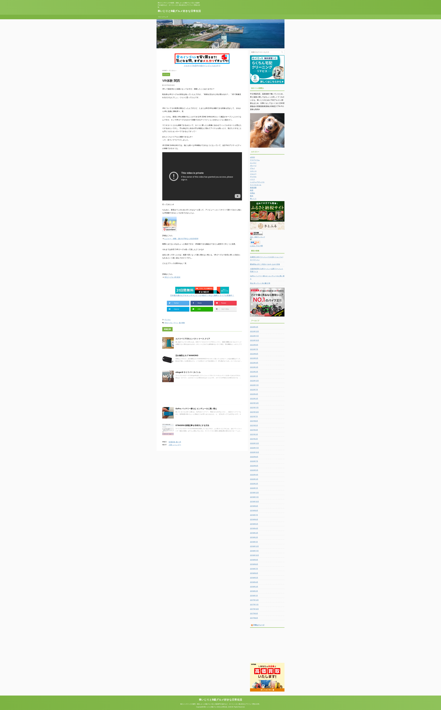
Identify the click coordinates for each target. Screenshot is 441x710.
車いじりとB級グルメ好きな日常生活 (179, 10)
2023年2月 (254, 372)
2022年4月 (254, 394)
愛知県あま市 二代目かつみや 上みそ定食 (265, 264)
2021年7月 (254, 416)
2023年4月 (254, 363)
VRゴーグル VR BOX (172, 277)
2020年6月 (254, 466)
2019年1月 (254, 542)
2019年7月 (254, 515)
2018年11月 (254, 551)
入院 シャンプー (175, 445)
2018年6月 (254, 573)
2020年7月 (254, 461)
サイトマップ (163, 17)
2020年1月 (254, 488)
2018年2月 (254, 591)
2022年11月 (254, 385)
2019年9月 (254, 506)
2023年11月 (254, 336)
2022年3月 (254, 398)
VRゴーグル (168, 323)
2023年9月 (254, 345)
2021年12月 (254, 403)
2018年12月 (254, 546)
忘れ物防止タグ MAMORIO (186, 355)
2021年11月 (254, 407)
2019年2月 (254, 537)
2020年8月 (254, 457)
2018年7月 (254, 569)
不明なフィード (258, 625)
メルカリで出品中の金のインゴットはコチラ (202, 65)
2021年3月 (254, 434)
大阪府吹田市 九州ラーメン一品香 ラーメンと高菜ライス (266, 270)
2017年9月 (254, 613)
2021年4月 (254, 430)
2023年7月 (254, 349)
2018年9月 (254, 560)
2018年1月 (254, 595)
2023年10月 (254, 340)
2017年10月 (254, 609)
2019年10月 (254, 501)
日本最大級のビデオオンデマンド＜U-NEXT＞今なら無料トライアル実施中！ (202, 295)
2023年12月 (254, 331)
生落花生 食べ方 (175, 442)
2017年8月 (254, 618)
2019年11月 (254, 497)
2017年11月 (254, 604)
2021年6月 (254, 421)
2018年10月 (254, 555)
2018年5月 (254, 578)
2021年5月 (254, 425)
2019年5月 (254, 524)
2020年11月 (254, 448)
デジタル (168, 320)
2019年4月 (254, 528)
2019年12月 (254, 492)
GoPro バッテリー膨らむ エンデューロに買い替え (196, 408)
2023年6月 (254, 354)
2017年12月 (254, 600)
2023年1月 (254, 376)
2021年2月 (254, 439)
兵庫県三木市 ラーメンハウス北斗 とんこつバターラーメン (266, 258)
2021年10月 (254, 412)
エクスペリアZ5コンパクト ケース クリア (192, 338)
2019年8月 (254, 510)
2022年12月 (254, 381)
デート (175, 323)
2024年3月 (254, 327)
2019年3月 (254, 533)
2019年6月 (254, 519)
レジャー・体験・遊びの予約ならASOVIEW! (181, 239)
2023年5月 (254, 358)
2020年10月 (254, 452)
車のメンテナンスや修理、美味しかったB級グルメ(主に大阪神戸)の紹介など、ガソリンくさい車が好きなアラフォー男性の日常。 (220, 704)
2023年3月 (254, 367)
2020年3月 (254, 479)
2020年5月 (254, 470)
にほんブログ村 (256, 246)
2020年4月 (254, 475)
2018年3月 (254, 587)
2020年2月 (254, 484)
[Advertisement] (202, 395)
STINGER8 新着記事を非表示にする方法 (192, 425)
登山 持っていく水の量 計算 (260, 283)
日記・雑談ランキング (257, 237)
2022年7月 (254, 390)
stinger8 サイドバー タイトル (188, 372)
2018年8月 (254, 564)
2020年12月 (254, 443)
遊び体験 (182, 323)
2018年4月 (254, 582)
